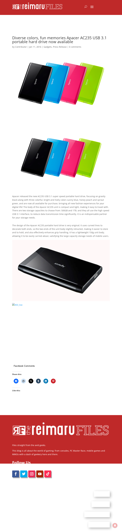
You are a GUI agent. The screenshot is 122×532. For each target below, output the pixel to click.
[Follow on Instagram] (31, 473)
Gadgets (48, 46)
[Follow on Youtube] (39, 473)
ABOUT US (101, 493)
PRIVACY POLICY (99, 524)
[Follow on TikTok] (47, 473)
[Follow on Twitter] (23, 473)
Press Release (60, 46)
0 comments (75, 46)
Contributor (21, 46)
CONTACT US (100, 504)
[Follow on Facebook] (15, 473)
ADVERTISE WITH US (97, 514)
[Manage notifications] (115, 525)
